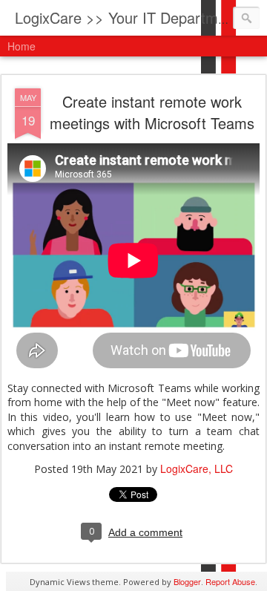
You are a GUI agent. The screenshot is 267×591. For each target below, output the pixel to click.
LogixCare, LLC (196, 468)
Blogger (187, 581)
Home (21, 46)
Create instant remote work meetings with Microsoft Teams (152, 112)
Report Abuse (230, 581)
